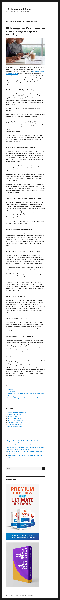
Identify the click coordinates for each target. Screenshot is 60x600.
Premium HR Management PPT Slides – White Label (22, 398)
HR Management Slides (18, 9)
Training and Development (15, 426)
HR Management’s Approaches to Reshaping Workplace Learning (25, 31)
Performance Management (15, 422)
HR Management (12, 416)
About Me (10, 389)
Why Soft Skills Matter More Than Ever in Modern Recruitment (25, 445)
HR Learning (12, 391)
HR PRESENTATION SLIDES (15, 418)
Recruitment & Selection (14, 424)
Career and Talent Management (16, 412)
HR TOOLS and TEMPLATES (15, 420)
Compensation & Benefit (14, 414)
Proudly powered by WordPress (25, 595)
